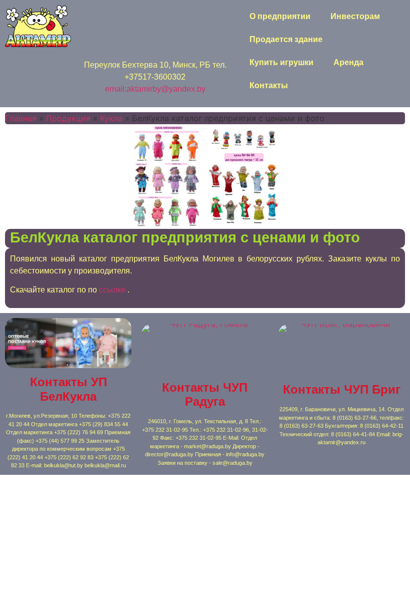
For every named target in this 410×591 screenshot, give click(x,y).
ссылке (113, 289)
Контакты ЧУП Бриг (341, 389)
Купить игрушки (282, 62)
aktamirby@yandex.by (166, 89)
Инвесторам (355, 16)
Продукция (68, 118)
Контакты (269, 85)
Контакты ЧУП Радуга (205, 395)
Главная (20, 118)
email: (115, 89)
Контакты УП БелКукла (68, 389)
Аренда (349, 62)
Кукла (111, 118)
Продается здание (286, 39)
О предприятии (280, 16)
